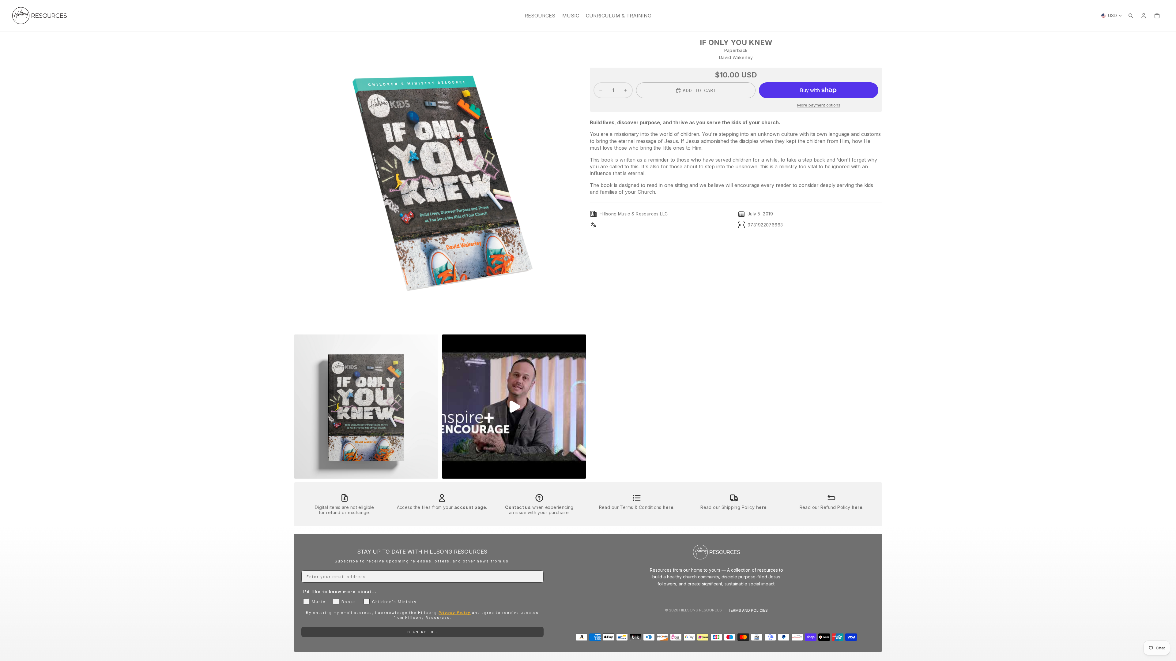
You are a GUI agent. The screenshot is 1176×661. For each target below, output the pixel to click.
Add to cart (699, 90)
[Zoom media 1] (440, 185)
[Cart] (1157, 15)
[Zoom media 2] (366, 406)
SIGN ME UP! (422, 631)
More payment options (818, 105)
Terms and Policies (748, 610)
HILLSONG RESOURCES (700, 610)
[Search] (1130, 15)
